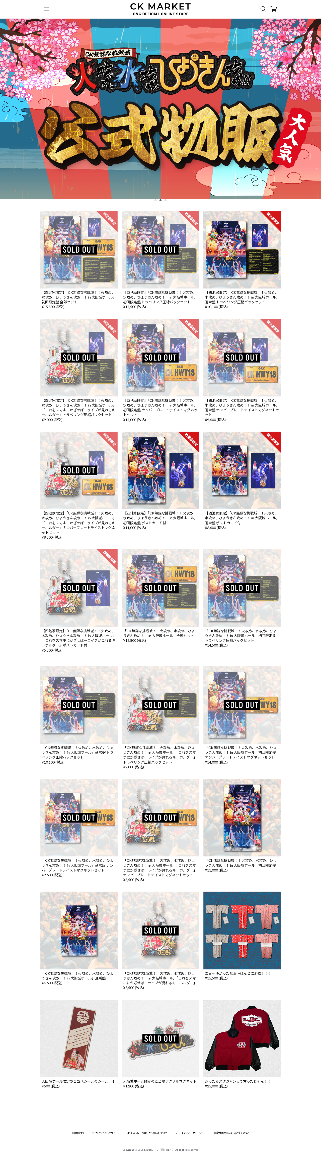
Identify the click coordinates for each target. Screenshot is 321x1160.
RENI (169, 1149)
